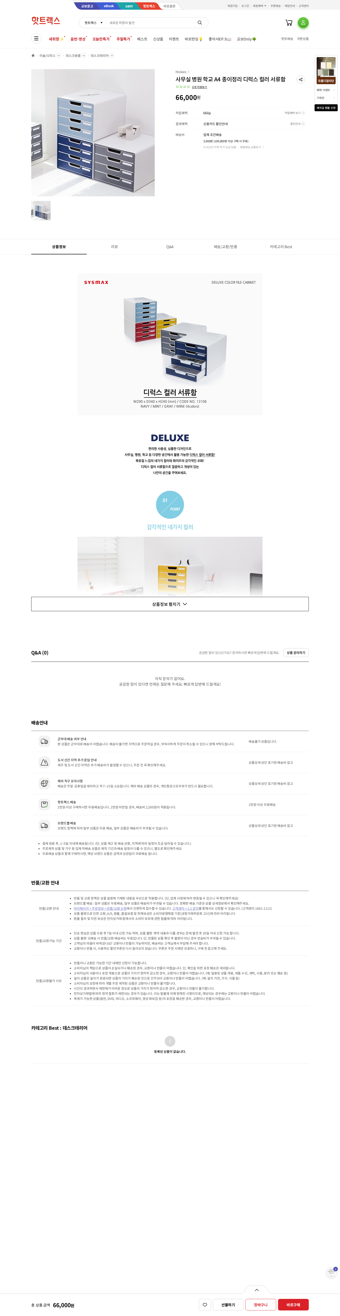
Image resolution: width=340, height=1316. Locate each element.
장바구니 (261, 1304)
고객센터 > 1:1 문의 (185, 908)
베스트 (142, 39)
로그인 (245, 6)
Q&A (170, 246)
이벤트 (174, 39)
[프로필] (303, 22)
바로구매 (293, 1304)
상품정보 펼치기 (166, 604)
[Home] (33, 55)
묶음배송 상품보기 (250, 147)
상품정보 (59, 246)
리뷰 (114, 246)
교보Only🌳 (247, 39)
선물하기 (228, 1304)
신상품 (158, 39)
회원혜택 (258, 6)
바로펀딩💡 (194, 39)
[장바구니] (289, 22)
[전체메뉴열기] (36, 38)
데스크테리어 (99, 55)
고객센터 (304, 6)
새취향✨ (56, 39)
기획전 (320, 98)
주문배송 (276, 6)
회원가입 (233, 6)
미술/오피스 (48, 55)
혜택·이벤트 (323, 90)
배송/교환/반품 (225, 246)
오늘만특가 (101, 39)
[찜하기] (205, 1305)
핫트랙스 (90, 22)
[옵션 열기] (257, 1289)
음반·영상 (78, 39)
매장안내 (290, 6)
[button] (300, 79)
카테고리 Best (281, 246)
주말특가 (123, 39)
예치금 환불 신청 (326, 108)
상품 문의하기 (296, 652)
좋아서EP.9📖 (220, 39)
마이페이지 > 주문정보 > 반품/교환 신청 (100, 908)
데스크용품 (73, 55)
